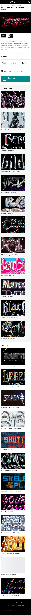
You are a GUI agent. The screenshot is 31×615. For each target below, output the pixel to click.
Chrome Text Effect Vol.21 (7, 512)
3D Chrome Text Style (6, 234)
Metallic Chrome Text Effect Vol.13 (9, 470)
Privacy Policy (21, 605)
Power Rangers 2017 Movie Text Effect (10, 408)
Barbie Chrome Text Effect (7, 276)
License (13, 605)
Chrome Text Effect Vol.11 (7, 213)
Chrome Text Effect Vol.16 (7, 151)
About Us (11, 603)
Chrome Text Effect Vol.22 (7, 296)
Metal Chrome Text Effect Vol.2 (8, 192)
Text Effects (7, 5)
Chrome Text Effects (16, 5)
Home (2, 5)
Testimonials (24, 603)
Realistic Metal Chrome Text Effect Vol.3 (11, 428)
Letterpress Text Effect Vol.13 (8, 449)
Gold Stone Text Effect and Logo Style (10, 553)
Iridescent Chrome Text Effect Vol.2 (10, 387)
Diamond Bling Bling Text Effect (8, 574)
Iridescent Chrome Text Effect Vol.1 (10, 317)
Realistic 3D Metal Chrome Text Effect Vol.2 (11, 171)
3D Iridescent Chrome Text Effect (9, 338)
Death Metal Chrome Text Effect (9, 109)
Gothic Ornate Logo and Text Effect (9, 255)
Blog (17, 603)
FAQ (8, 605)
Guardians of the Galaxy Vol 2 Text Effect (11, 491)
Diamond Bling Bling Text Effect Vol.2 (10, 533)
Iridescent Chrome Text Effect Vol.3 (10, 595)
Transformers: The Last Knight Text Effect (11, 366)
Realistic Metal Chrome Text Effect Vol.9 (11, 130)
